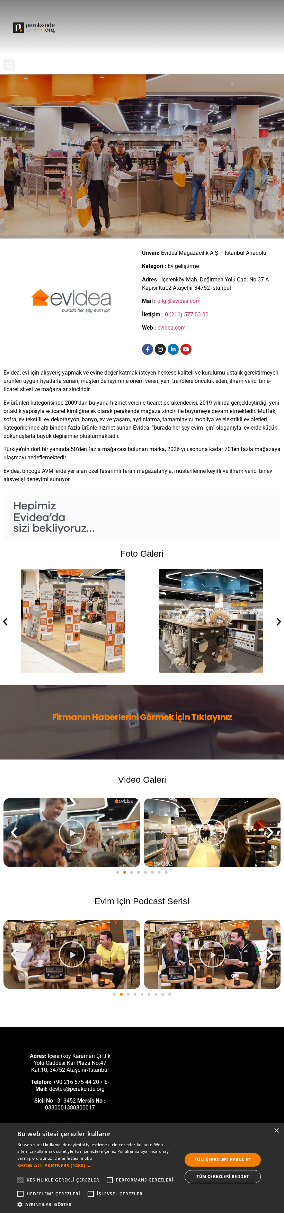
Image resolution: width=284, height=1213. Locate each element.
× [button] (276, 1130)
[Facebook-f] (147, 349)
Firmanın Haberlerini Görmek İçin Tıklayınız (142, 717)
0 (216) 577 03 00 (186, 314)
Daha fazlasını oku (72, 1158)
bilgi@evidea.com (179, 301)
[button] (9, 64)
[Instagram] (160, 349)
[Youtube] (186, 349)
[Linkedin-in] (173, 349)
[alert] (142, 1168)
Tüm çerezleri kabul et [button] (223, 1159)
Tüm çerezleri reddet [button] (222, 1176)
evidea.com (172, 327)
